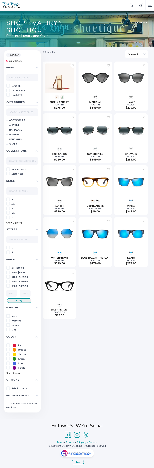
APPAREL (14, 125)
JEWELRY (14, 134)
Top (78, 462)
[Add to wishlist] (72, 65)
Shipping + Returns (86, 442)
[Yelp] (86, 434)
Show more (14, 222)
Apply (19, 300)
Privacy (70, 442)
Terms (60, 442)
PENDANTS (15, 139)
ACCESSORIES (17, 120)
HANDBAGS (15, 129)
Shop (124, 22)
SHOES (13, 144)
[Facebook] (67, 434)
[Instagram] (77, 434)
